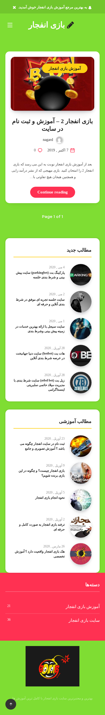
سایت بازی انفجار (84, 620)
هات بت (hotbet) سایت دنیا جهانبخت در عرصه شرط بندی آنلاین (40, 356)
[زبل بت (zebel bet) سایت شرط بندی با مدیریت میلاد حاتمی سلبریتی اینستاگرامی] (81, 382)
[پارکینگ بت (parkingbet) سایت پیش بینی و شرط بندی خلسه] (81, 275)
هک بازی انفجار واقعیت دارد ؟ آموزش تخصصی (40, 554)
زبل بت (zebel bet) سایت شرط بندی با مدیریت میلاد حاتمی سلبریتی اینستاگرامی (39, 385)
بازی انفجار (48, 24)
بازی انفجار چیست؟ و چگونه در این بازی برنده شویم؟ (42, 473)
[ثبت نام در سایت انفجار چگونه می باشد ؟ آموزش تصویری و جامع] (81, 446)
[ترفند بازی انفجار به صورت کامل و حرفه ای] (81, 527)
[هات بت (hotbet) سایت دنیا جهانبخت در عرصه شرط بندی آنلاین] (81, 355)
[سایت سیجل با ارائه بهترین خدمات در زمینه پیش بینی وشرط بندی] (81, 328)
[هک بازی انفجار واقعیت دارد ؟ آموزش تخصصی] (81, 554)
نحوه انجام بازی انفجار (50, 497)
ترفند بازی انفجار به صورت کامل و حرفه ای (42, 527)
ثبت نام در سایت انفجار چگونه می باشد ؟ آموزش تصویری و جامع (42, 446)
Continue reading (52, 192)
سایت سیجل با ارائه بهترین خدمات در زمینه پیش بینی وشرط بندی (40, 329)
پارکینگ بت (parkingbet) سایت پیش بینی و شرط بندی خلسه (40, 275)
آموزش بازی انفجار (65, 68)
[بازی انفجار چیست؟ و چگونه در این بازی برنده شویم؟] (81, 473)
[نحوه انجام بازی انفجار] (81, 500)
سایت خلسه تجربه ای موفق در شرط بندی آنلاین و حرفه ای (40, 302)
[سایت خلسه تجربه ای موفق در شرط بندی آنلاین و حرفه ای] (81, 302)
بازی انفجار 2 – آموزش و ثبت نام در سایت (52, 125)
